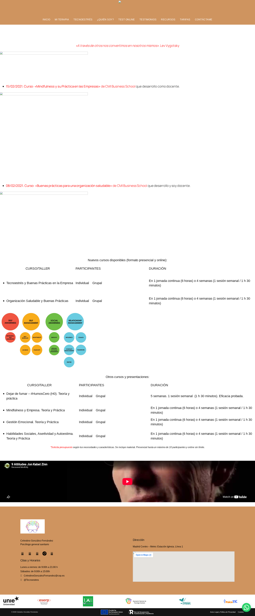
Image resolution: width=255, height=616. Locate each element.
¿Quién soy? (105, 19)
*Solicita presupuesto (61, 447)
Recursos (168, 19)
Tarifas (185, 19)
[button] (246, 607)
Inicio (46, 19)
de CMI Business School (79, 86)
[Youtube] (52, 553)
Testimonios (148, 19)
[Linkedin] (22, 553)
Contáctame (203, 19)
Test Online (126, 19)
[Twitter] (30, 553)
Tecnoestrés (83, 19)
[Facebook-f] (37, 553)
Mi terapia (62, 19)
